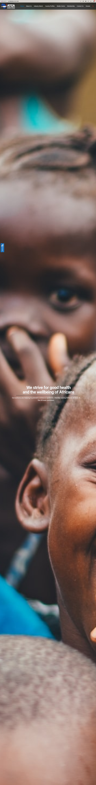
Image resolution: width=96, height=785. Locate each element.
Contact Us (80, 6)
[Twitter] (83, 1)
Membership (71, 6)
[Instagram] (88, 1)
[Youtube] (86, 1)
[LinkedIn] (91, 1)
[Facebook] (81, 1)
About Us (29, 6)
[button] (93, 6)
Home (22, 6)
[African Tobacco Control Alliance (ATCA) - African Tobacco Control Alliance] (8, 6)
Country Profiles (50, 6)
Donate (88, 6)
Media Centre (61, 6)
